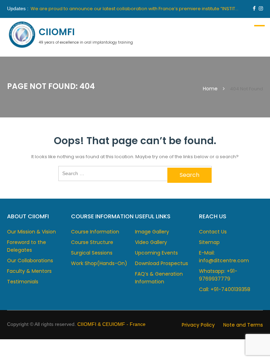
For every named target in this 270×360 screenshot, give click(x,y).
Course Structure (92, 242)
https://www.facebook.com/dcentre (254, 8)
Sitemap (209, 242)
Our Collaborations (30, 260)
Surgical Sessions (91, 252)
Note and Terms (243, 324)
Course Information (95, 231)
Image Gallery (152, 231)
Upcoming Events (156, 252)
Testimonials (22, 281)
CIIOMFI (57, 32)
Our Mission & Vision (31, 231)
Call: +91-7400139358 (224, 289)
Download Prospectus (161, 263)
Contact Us (213, 231)
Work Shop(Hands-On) (99, 263)
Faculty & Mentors (29, 271)
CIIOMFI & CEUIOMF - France (111, 324)
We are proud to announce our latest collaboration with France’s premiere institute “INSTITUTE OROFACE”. (150, 8)
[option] (135, 9)
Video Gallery (151, 242)
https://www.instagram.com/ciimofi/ (261, 8)
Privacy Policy (198, 324)
